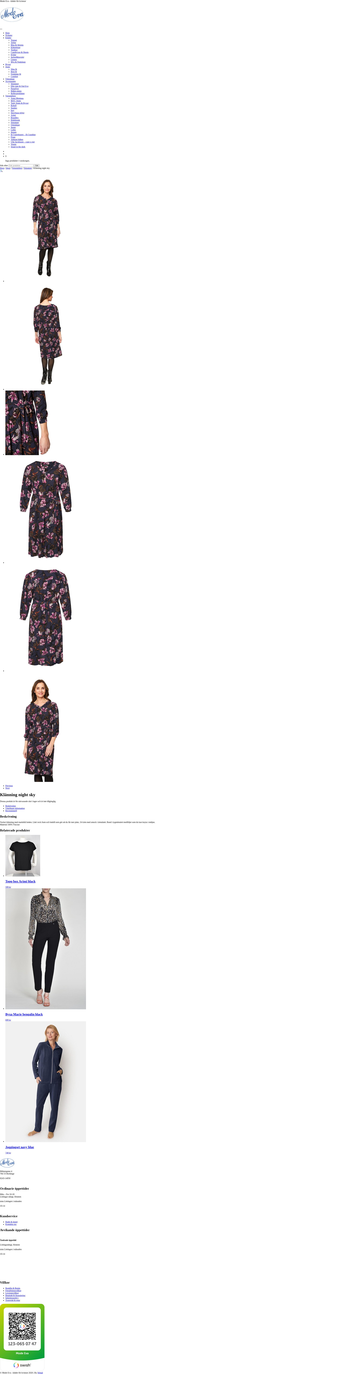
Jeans (7, 67)
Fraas (13, 137)
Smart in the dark (18, 147)
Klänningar (15, 47)
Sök (36, 166)
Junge (13, 127)
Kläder (8, 38)
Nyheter (8, 35)
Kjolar (13, 55)
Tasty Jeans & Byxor (19, 103)
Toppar (14, 40)
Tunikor (14, 50)
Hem (7, 33)
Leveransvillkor (12, 1293)
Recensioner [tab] (11, 811)
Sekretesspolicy (12, 1298)
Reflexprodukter (18, 93)
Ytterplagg (9, 79)
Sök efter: (4, 165)
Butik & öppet (11, 1222)
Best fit (14, 72)
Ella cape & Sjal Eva (19, 86)
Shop (8, 168)
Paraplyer (15, 88)
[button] (1, 171)
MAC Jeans (16, 101)
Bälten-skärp (16, 91)
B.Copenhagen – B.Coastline (23, 134)
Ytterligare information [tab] (15, 808)
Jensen (13, 132)
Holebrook (15, 120)
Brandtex (15, 118)
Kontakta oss (10, 1224)
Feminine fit (16, 74)
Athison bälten (17, 139)
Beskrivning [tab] (10, 806)
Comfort (14, 76)
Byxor (8, 64)
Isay (12, 110)
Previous (9, 786)
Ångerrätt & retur (12, 1300)
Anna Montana (17, 98)
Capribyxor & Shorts (19, 52)
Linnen (14, 59)
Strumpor (15, 84)
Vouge (13, 144)
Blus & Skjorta (17, 45)
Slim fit (14, 69)
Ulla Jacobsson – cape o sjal (23, 142)
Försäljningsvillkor (13, 1290)
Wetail (40, 1373)
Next (7, 788)
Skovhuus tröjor (17, 113)
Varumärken (10, 96)
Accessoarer (10, 81)
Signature (15, 122)
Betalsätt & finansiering (15, 1295)
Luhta (13, 130)
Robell (13, 105)
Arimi (13, 115)
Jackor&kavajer (17, 57)
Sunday (14, 108)
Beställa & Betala (12, 1288)
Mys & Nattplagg (18, 62)
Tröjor (13, 42)
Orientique (15, 125)
